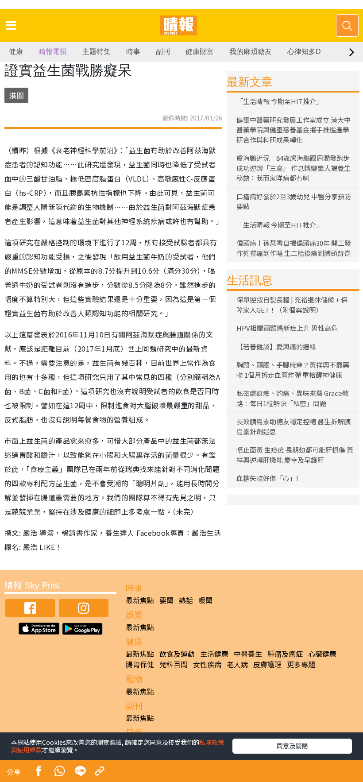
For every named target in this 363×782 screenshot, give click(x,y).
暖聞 (205, 600)
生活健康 (214, 653)
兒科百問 (173, 664)
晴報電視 (53, 51)
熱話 (186, 600)
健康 (16, 51)
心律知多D (304, 51)
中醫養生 (248, 653)
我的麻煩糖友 (250, 51)
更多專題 (301, 664)
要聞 (166, 600)
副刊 (163, 51)
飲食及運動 (177, 653)
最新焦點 (140, 600)
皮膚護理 (267, 664)
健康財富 (199, 51)
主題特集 (96, 51)
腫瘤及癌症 (285, 653)
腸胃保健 (140, 664)
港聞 (16, 95)
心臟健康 (322, 653)
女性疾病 (207, 664)
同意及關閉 (292, 745)
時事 (133, 51)
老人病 (237, 664)
